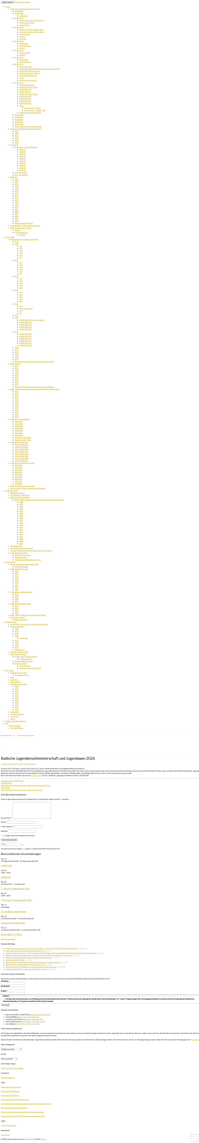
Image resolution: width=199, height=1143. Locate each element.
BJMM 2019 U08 (25, 345)
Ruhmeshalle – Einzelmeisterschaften (25, 225)
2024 (16, 138)
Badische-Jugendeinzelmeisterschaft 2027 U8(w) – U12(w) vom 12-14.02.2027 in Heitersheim (42, 948)
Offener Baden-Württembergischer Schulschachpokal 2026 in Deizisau (33, 962)
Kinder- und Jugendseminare (26, 656)
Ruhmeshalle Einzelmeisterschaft (28, 126)
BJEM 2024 (19, 27)
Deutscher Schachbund (10, 1095)
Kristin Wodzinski (20, 764)
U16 (20, 248)
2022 (16, 142)
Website (4, 831)
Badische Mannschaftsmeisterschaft (24, 239)
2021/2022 (19, 433)
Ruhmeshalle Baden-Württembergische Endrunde (34, 387)
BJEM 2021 (19, 57)
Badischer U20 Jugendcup (20, 419)
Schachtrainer (24, 666)
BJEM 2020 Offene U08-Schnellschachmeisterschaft (39, 69)
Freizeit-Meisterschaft (28, 80)
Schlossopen (20, 649)
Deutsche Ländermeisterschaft (22, 463)
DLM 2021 (18, 470)
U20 (20, 246)
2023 (16, 140)
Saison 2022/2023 (21, 451)
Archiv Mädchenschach (19, 553)
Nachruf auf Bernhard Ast (29, 1017)
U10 (20, 255)
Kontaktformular (17, 714)
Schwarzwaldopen (17, 626)
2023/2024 (19, 428)
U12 (20, 253)
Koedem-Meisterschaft (24, 661)
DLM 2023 (18, 465)
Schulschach (10, 562)
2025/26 (22, 152)
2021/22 (22, 161)
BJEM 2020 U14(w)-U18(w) (29, 73)
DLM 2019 (18, 474)
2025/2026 (19, 424)
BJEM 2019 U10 (25, 89)
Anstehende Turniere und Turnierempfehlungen (29, 624)
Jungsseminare (25, 659)
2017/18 (22, 170)
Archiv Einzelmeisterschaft (20, 228)
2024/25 (22, 154)
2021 (16, 184)
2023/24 (22, 156)
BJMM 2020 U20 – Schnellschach (31, 320)
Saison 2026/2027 (21, 444)
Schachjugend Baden (23, 2)
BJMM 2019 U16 (25, 336)
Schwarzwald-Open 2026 (13, 923)
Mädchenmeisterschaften (20, 497)
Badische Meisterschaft (19, 569)
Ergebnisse (23, 16)
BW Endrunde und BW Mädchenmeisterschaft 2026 (25, 964)
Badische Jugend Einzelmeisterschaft (25, 9)
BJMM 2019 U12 (25, 341)
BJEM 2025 (19, 18)
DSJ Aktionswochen (22, 555)
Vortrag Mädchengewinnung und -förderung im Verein (31, 550)
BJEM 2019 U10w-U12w (28, 87)
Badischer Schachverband (11, 1087)
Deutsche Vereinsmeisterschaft (22, 486)
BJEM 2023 (19, 41)
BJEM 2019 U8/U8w (26, 85)
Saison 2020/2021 (21, 456)
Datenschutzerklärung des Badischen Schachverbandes (22, 1112)
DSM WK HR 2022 (21, 567)
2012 (16, 202)
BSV (7, 723)
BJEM (15, 781)
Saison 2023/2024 (21, 449)
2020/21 (22, 163)
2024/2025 (19, 426)
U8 (20, 258)
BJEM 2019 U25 (25, 103)
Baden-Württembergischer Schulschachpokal (28, 615)
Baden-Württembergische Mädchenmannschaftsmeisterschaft (34, 389)
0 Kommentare (31, 764)
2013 (16, 200)
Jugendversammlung (18, 684)
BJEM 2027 (19, 11)
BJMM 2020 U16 (25, 322)
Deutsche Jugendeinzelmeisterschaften (25, 129)
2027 (16, 131)
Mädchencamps (21, 557)
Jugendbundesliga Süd (19, 442)
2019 (16, 186)
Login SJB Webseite (8, 1125)
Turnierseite (36, 775)
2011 (16, 205)
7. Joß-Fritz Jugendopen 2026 (15, 888)
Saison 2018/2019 (21, 460)
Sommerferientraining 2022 (30, 668)
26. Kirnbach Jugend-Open (13, 911)
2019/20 (22, 165)
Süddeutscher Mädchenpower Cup (28, 560)
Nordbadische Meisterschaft (21, 592)
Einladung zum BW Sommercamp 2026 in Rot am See (26, 969)
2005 (16, 218)
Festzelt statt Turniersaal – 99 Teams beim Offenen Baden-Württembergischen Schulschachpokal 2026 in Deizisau (50, 953)
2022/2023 (19, 431)
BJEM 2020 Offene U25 (28, 76)
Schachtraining (21, 663)
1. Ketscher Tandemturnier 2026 (16, 900)
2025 (16, 135)
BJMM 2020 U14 (25, 324)
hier (24, 849)
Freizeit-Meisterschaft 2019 (30, 112)
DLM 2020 (18, 472)
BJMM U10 (6, 865)
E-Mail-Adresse (7, 826)
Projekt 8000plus (16, 728)
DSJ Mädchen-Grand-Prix (20, 495)
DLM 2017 (18, 479)
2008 (16, 212)
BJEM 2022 (19, 50)
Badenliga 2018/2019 (23, 437)
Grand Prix (14, 145)
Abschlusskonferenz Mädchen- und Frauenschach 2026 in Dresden (31, 967)
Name (4, 822)
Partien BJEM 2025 (26, 23)
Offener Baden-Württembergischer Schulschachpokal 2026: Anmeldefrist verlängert (39, 955)
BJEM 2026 (19, 13)
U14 (20, 251)
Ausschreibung (6, 781)
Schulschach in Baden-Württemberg (15, 1099)
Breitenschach (11, 622)
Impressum (14, 716)
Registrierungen (25, 66)
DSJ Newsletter (16, 546)
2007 (16, 214)
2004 (16, 221)
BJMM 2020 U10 (25, 329)
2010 (16, 207)
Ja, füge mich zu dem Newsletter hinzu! (19, 835)
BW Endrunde (15, 364)
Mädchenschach (12, 490)
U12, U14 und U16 (26, 308)
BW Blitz (13, 177)
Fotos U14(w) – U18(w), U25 (34, 110)
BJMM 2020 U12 (25, 327)
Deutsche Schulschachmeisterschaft (24, 564)
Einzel (8, 6)
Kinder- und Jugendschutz (16, 721)
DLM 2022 (18, 467)
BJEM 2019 (19, 82)
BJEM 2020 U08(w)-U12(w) (29, 71)
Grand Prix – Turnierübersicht (26, 147)
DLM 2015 (18, 484)
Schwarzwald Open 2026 (15, 960)
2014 (16, 198)
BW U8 (17, 230)
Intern (12, 719)
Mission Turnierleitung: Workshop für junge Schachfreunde (28, 958)
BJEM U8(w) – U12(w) (11, 934)
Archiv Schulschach (17, 617)
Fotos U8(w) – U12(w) (32, 108)
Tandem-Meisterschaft (19, 652)
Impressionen (24, 25)
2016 (16, 193)
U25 (20, 306)
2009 (16, 209)
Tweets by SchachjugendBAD (12, 1068)
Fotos (21, 78)
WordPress (29, 1139)
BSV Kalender (15, 726)
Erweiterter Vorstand (18, 673)
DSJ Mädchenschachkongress (21, 548)
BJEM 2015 (19, 122)
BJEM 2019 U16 (25, 99)
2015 (16, 195)
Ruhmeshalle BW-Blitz (24, 223)
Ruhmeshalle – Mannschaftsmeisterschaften (27, 488)
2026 (16, 133)
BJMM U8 (6, 877)
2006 (16, 216)
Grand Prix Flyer (21, 172)
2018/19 (22, 168)
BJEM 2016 (19, 119)
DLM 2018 (18, 477)
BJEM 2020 (19, 64)
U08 (20, 288)
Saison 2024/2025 (21, 447)
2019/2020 (19, 435)
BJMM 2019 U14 (25, 338)
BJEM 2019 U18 (25, 101)
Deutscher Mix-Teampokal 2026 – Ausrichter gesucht (21, 789)
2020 (16, 318)
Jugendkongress (21, 232)
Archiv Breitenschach (18, 654)
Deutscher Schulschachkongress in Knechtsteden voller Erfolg (25, 784)
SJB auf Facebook (8, 1078)
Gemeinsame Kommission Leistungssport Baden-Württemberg (26, 1104)
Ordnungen (14, 712)
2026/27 (22, 149)
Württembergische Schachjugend (14, 1108)
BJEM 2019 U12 (25, 92)
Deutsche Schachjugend (10, 1091)
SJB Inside (10, 670)
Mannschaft (10, 237)
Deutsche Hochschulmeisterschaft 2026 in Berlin (25, 951)
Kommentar (6, 818)
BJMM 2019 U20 (25, 334)
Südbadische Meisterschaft (20, 603)
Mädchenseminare (17, 493)
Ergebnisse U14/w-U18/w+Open (31, 20)
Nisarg (43, 1139)
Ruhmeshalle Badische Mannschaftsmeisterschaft (34, 361)
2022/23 (22, 159)
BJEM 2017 (19, 117)
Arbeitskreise (15, 682)
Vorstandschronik (22, 675)
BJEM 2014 (19, 124)
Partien (22, 36)
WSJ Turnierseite (21, 175)
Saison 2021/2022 (21, 454)
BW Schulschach (21, 620)
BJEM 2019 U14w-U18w (28, 94)
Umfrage (22, 39)
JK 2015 (22, 235)
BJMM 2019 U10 (25, 343)
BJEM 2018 (19, 115)
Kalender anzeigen (8, 939)
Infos (12, 677)
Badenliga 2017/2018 (23, 440)
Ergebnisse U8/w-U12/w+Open (31, 29)
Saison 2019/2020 (21, 458)
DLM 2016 (18, 481)
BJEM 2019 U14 (25, 96)
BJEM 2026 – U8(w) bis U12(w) (33, 1021)
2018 (16, 189)
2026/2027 (19, 421)
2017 (16, 191)
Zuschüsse (14, 679)
